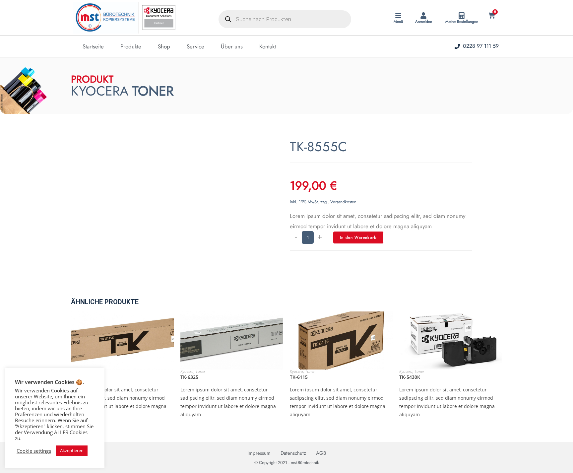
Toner (200, 371)
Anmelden (423, 22)
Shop (164, 46)
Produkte (130, 46)
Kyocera (187, 371)
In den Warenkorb (358, 237)
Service (195, 46)
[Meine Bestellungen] (461, 15)
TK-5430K (409, 377)
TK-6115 (299, 377)
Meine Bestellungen (461, 22)
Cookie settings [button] (34, 451)
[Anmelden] (423, 15)
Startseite (93, 46)
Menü (398, 22)
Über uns (232, 46)
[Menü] (398, 15)
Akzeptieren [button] (72, 450)
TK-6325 (189, 377)
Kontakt (267, 46)
